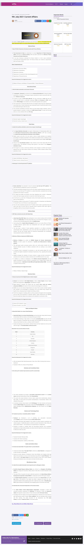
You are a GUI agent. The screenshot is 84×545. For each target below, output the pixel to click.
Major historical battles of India (65, 253)
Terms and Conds (56, 538)
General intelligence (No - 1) (65, 258)
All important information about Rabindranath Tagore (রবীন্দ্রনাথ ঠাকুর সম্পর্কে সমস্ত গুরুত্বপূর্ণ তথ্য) (65, 229)
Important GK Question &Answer (64, 219)
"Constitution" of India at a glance (64, 249)
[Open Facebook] (72, 538)
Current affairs (16, 519)
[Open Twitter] (74, 538)
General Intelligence (49, 4)
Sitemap (37, 538)
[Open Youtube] (78, 538)
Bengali (61, 4)
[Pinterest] (48, 21)
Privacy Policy (49, 538)
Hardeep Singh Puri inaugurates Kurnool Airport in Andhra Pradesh (65, 244)
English (66, 4)
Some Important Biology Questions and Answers (64, 239)
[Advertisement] (34, 10)
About (29, 538)
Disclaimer (43, 538)
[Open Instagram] (76, 538)
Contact (33, 538)
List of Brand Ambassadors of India (65, 224)
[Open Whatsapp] (81, 538)
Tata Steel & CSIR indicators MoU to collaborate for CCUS (61, 263)
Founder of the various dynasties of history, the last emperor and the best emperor (65, 234)
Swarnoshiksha (37, 541)
